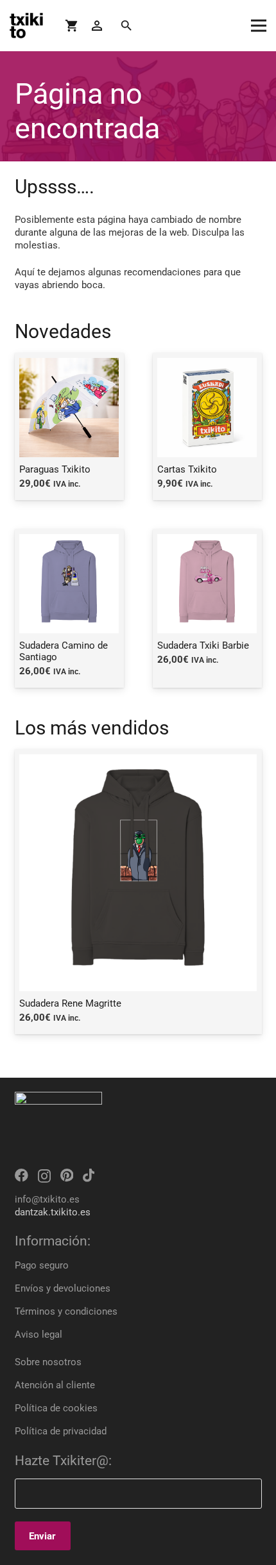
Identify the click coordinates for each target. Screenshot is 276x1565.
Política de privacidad (61, 1431)
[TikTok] (88, 1175)
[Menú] (258, 26)
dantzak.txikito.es (53, 1212)
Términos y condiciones (66, 1311)
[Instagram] (44, 1176)
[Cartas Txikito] (207, 426)
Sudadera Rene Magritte (70, 1003)
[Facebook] (21, 1175)
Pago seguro (42, 1265)
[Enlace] (26, 25)
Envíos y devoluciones (62, 1288)
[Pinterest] (66, 1175)
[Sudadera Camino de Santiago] (69, 608)
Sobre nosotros (48, 1362)
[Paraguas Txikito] (69, 426)
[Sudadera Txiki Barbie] (207, 608)
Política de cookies (56, 1408)
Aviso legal (38, 1334)
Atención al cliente (55, 1385)
